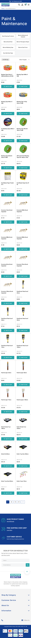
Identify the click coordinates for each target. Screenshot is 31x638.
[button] (27, 571)
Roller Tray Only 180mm (23, 454)
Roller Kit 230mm (5, 454)
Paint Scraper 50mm (22, 372)
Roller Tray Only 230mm (7, 481)
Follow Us (26, 620)
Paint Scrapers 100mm (22, 399)
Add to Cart (9, 86)
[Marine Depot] (5, 4)
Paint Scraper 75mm (6, 399)
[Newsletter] (27, 565)
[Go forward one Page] (23, 501)
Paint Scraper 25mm (6, 372)
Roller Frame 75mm (22, 481)
